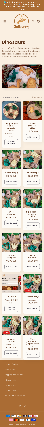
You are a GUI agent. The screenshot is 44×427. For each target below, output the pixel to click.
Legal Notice (10, 369)
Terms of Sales (11, 364)
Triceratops (33, 173)
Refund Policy (11, 385)
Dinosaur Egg (11, 173)
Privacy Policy (11, 380)
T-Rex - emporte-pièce (32, 125)
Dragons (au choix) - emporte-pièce (11, 126)
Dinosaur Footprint (11, 256)
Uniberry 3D (18, 424)
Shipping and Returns (14, 375)
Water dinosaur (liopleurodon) (33, 342)
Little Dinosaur (32, 256)
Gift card (11, 297)
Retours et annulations (15, 396)
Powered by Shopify (29, 424)
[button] (4, 21)
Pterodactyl (33, 297)
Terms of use (10, 390)
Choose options (11, 142)
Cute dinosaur (11, 213)
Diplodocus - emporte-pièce (32, 214)
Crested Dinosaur (11, 340)
